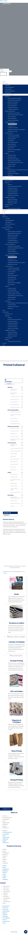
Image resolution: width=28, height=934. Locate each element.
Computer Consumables (13, 135)
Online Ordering (12, 116)
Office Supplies (8, 133)
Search (1, 69)
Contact (5, 210)
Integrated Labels (12, 157)
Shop (4, 345)
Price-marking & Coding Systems (15, 162)
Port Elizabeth (6, 898)
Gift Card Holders (16, 691)
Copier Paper (11, 140)
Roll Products (11, 151)
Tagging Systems (12, 164)
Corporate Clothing (13, 127)
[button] (14, 381)
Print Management (12, 118)
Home (4, 81)
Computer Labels (12, 155)
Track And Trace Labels (13, 158)
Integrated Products (13, 107)
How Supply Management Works (15, 114)
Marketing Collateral (13, 102)
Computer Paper (11, 138)
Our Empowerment (9, 87)
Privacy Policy (14, 931)
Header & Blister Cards (13, 173)
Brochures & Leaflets (16, 623)
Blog (4, 177)
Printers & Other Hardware (14, 149)
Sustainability (8, 89)
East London (6, 889)
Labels (6, 153)
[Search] (3, 74)
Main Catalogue (9, 180)
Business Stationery (12, 188)
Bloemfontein (6, 886)
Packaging (7, 168)
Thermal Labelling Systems (14, 160)
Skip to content (3, 0)
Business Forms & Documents (15, 98)
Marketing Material (10, 122)
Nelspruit (5, 893)
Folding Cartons (12, 171)
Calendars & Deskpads (17, 642)
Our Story (7, 85)
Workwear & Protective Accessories (16, 129)
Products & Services (8, 94)
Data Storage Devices (13, 142)
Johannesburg (6, 891)
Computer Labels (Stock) (14, 136)
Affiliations (8, 92)
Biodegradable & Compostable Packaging (18, 169)
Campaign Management (13, 120)
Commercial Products (13, 109)
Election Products (12, 105)
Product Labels (11, 166)
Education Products (13, 103)
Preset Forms (11, 147)
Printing (7, 96)
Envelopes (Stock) (12, 146)
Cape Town (6, 888)
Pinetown (5, 894)
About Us (5, 83)
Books (16, 594)
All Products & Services (7, 571)
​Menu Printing (17, 751)
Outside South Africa (6, 902)
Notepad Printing (16, 780)
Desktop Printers (12, 144)
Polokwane (6, 896)
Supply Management (10, 111)
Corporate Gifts (12, 125)
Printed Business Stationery (14, 100)
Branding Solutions (12, 131)
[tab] (10, 513)
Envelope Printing (16, 661)
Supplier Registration (6, 826)
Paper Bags (10, 175)
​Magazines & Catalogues (16, 721)
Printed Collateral (12, 124)
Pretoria (5, 899)
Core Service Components (14, 113)
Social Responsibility (10, 91)
